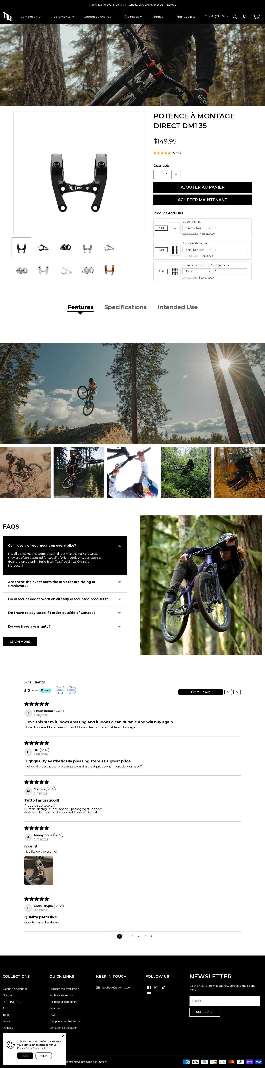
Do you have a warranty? (29, 626)
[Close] (63, 1036)
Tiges (6, 1014)
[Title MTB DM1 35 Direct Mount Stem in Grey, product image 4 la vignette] (87, 247)
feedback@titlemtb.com (116, 987)
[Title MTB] (7, 16)
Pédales (8, 1027)
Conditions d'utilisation (63, 1027)
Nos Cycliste (186, 16)
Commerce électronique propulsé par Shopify (78, 1061)
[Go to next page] (152, 936)
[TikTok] (163, 989)
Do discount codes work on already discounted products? (58, 599)
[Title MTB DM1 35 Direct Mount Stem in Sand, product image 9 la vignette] (87, 271)
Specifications (125, 307)
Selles (6, 1021)
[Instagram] (156, 989)
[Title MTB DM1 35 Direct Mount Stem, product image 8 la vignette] (65, 271)
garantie (54, 1008)
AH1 (5, 1008)
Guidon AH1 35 (191, 221)
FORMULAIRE (12, 1001)
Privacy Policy (24, 1048)
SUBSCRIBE (204, 1012)
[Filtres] (228, 692)
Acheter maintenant (203, 199)
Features (80, 307)
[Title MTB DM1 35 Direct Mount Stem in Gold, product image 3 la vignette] (65, 247)
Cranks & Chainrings (15, 988)
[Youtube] (149, 995)
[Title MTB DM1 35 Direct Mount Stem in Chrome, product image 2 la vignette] (43, 247)
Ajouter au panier (203, 187)
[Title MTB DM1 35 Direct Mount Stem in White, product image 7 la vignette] (43, 271)
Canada (215, 16)
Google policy (40, 1048)
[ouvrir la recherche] (234, 16)
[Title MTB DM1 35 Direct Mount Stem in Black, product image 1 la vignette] (21, 247)
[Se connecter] (244, 16)
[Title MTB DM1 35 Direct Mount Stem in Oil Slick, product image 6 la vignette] (21, 271)
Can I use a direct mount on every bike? (42, 546)
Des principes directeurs (64, 1021)
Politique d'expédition (63, 1001)
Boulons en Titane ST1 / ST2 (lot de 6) (205, 265)
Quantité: (161, 166)
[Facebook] (149, 989)
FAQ (52, 1014)
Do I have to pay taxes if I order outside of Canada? (51, 613)
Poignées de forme (194, 243)
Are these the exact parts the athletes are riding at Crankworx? (51, 584)
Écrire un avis (200, 692)
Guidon (7, 995)
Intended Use (178, 307)
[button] (162, 153)
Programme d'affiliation (64, 988)
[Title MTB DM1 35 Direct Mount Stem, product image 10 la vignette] (109, 271)
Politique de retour (61, 995)
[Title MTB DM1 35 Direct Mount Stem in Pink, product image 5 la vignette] (109, 247)
